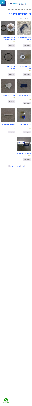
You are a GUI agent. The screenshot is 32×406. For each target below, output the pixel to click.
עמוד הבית (28, 9)
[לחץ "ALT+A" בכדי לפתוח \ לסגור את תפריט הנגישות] (2, 2)
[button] (29, 3)
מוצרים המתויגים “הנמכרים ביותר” (18, 9)
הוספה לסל (27, 45)
